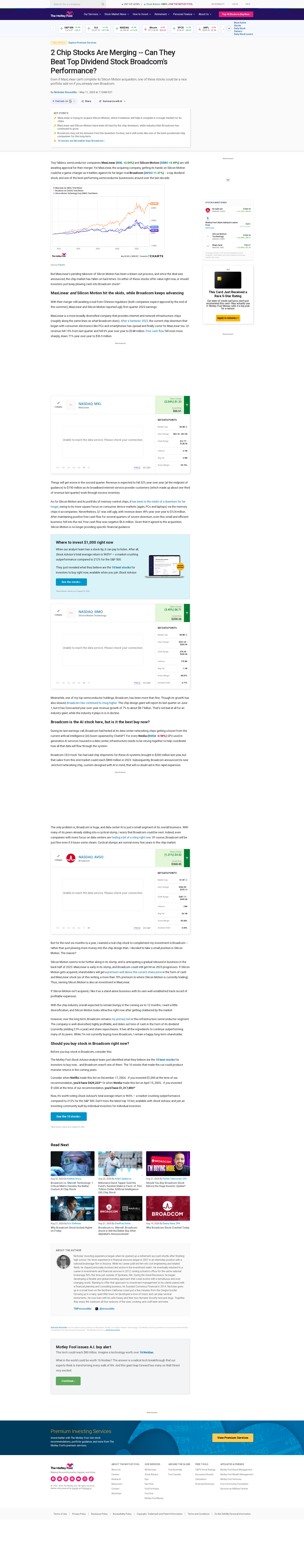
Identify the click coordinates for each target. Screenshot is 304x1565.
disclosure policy (113, 1330)
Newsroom (116, 1484)
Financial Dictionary (204, 1484)
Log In (235, 4)
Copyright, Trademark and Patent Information (159, 1514)
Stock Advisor (151, 1474)
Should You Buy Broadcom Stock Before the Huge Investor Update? (166, 1184)
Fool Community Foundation (234, 1484)
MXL (120, 162)
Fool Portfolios (152, 1488)
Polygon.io (86, 1488)
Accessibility (217, 4)
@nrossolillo (107, 1308)
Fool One (149, 1493)
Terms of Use (60, 1514)
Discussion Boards (204, 1474)
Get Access (209, 228)
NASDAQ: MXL (90, 404)
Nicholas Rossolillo (65, 92)
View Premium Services (232, 1437)
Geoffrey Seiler (123, 1223)
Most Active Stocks (240, 24)
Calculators (200, 1479)
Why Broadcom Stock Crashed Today (167, 1227)
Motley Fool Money (154, 1498)
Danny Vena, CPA (171, 1223)
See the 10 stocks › (68, 1116)
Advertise (116, 1493)
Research (116, 1479)
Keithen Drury (74, 1178)
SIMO (164, 162)
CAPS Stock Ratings (205, 1469)
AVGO (149, 173)
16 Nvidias (146, 1352)
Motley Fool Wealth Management (236, 1474)
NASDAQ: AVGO (91, 857)
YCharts (61, 265)
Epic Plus (149, 1484)
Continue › (68, 1381)
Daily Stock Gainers (239, 30)
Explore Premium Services (82, 42)
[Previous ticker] (53, 28)
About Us (116, 1469)
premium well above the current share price (134, 972)
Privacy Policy (79, 1514)
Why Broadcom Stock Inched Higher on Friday (71, 1229)
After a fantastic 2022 (134, 321)
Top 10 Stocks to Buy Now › (236, 14)
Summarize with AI (112, 101)
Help (248, 4)
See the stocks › (71, 581)
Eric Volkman (74, 1223)
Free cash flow (155, 331)
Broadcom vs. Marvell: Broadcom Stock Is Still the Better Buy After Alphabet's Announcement (117, 1231)
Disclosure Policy (99, 1514)
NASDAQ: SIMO (91, 612)
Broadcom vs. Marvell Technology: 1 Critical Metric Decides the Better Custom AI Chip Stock (72, 1186)
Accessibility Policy (122, 1514)
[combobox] (78, 4)
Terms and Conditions (198, 1514)
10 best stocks (121, 567)
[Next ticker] (228, 28)
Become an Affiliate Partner (234, 1488)
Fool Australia (175, 1469)
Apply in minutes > (228, 318)
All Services (150, 1469)
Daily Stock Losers (243, 34)
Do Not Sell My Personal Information (233, 1514)
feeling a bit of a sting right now (131, 837)
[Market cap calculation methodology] (186, 427)
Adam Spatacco (123, 1178)
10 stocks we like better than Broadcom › (81, 140)
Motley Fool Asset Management (236, 1469)
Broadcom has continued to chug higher (92, 703)
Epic (147, 1479)
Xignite (75, 1488)
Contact (115, 1488)
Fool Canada (174, 1474)
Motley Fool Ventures (230, 1479)
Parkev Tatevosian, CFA (175, 1178)
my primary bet (121, 1019)
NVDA (152, 736)
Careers (115, 1474)
